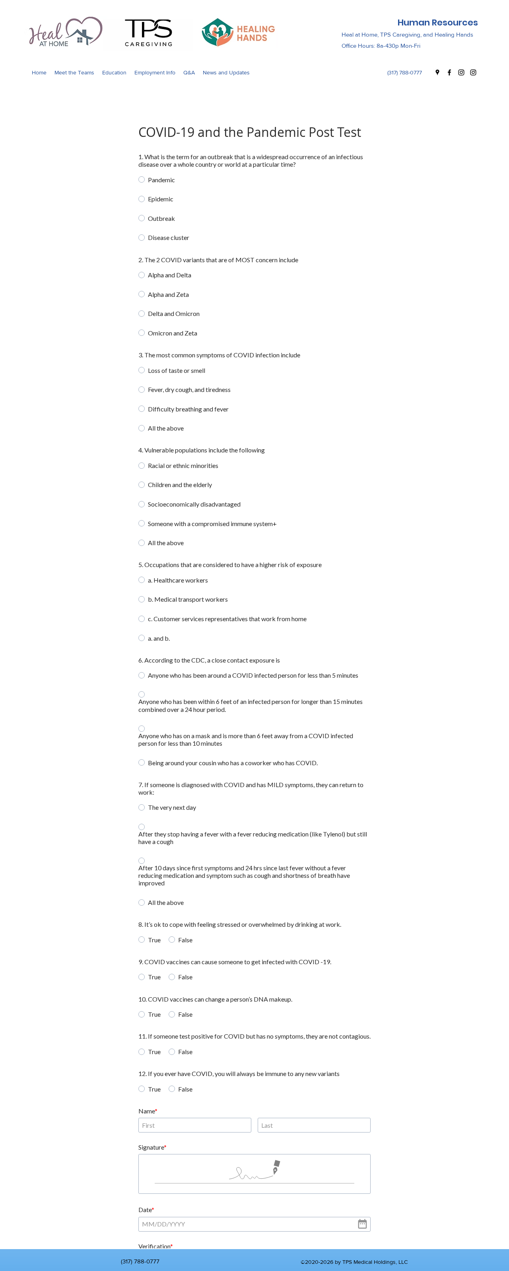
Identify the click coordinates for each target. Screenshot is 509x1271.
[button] (74, 72)
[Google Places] (437, 72)
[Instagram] (461, 72)
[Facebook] (449, 72)
